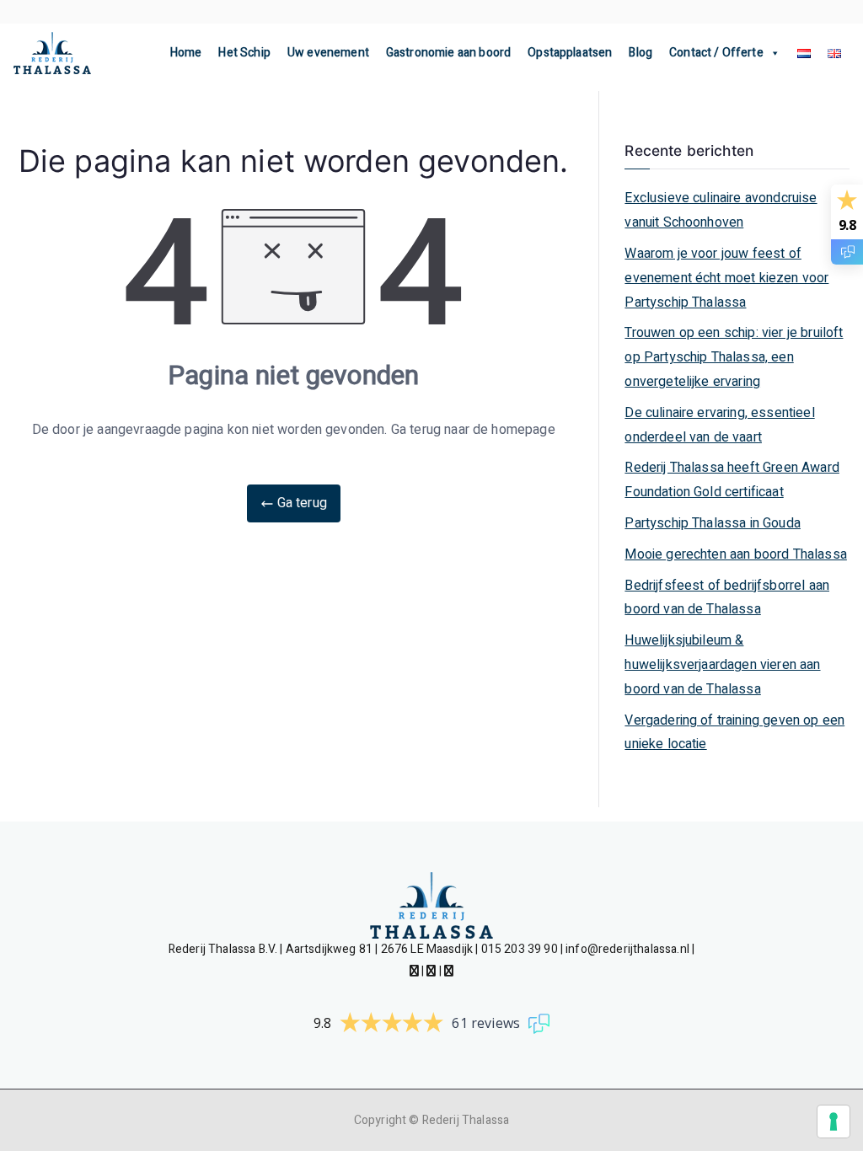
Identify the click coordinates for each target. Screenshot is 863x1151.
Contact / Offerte (716, 53)
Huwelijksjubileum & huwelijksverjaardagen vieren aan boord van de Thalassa (722, 664)
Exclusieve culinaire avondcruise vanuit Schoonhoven (720, 210)
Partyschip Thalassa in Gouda (712, 523)
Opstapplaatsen (570, 53)
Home (186, 53)
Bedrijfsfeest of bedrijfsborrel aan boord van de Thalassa (726, 598)
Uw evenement (328, 53)
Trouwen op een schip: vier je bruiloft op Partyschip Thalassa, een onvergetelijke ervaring (733, 357)
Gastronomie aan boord (448, 53)
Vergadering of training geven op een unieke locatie (734, 732)
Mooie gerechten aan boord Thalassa (735, 554)
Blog (640, 53)
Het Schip (244, 53)
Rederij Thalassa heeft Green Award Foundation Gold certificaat (731, 480)
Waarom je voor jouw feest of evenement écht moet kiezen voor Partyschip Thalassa (726, 278)
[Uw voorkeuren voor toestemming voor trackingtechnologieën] (833, 1121)
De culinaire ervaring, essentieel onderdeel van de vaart (719, 425)
